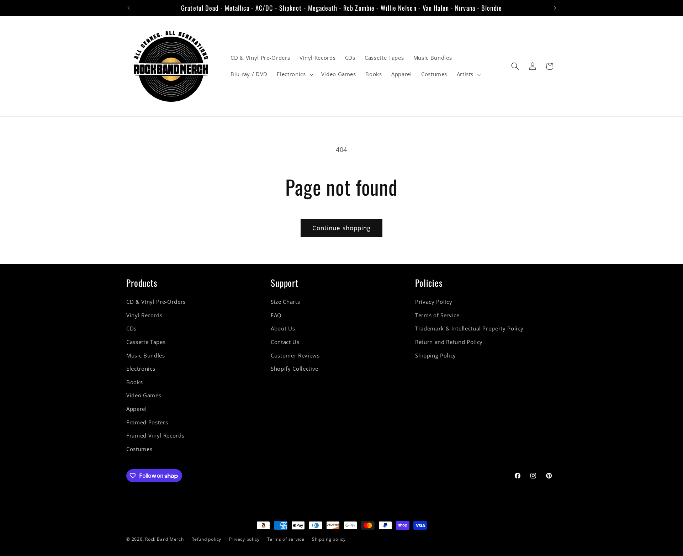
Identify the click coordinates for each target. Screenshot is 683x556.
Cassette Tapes (145, 342)
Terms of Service (437, 315)
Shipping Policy (435, 355)
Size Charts (285, 302)
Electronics (140, 368)
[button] (294, 74)
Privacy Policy (433, 302)
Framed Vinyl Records (155, 436)
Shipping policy (329, 539)
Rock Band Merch (164, 539)
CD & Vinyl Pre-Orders (156, 302)
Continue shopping (341, 228)
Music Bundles (145, 355)
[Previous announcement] (128, 7)
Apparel (136, 409)
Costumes (139, 449)
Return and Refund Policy (449, 342)
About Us (283, 329)
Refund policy (206, 539)
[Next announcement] (555, 7)
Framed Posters (147, 422)
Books (134, 382)
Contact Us (285, 342)
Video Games (143, 395)
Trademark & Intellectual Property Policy (469, 329)
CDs (131, 329)
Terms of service (286, 539)
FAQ (276, 315)
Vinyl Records (144, 315)
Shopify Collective (294, 368)
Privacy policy (244, 539)
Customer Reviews (295, 355)
